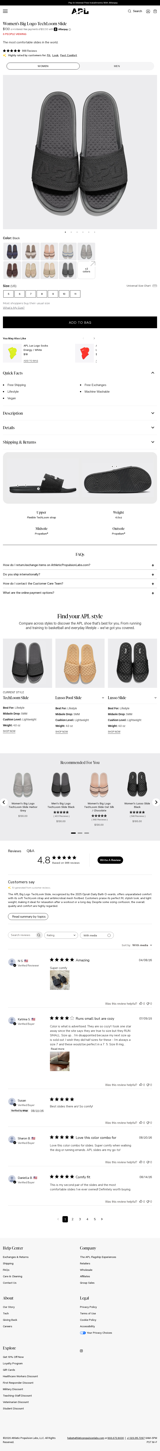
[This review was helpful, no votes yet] (141, 1003)
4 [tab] (83, 232)
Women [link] (43, 66)
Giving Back (10, 1320)
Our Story (9, 1307)
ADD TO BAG (31, 360)
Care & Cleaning (12, 1276)
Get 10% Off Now (13, 1357)
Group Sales (87, 1282)
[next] (158, 3)
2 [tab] (71, 232)
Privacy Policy (88, 1307)
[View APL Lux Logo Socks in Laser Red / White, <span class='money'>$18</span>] (84, 353)
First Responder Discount (18, 1382)
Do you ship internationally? (21, 574)
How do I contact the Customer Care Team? (33, 583)
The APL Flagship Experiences (98, 1257)
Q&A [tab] (30, 850)
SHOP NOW (9, 731)
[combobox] (61, 935)
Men (117, 66)
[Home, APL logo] (80, 11)
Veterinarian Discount (16, 1402)
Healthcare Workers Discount (20, 1376)
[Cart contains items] (155, 11)
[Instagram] (81, 1351)
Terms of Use (88, 1313)
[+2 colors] (86, 263)
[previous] (148, 3)
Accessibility (87, 1326)
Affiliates (85, 1276)
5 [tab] (89, 232)
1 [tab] (65, 232)
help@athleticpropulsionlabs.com (85, 1437)
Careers (7, 1326)
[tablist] (80, 231)
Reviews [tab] (14, 851)
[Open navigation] (5, 11)
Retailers (85, 1263)
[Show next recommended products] (94, 338)
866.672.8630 (116, 1437)
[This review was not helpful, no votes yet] (148, 1003)
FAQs (6, 1270)
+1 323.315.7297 (136, 1437)
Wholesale (86, 1270)
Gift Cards (9, 1370)
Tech (6, 1313)
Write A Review (110, 860)
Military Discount (13, 1389)
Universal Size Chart (139, 285)
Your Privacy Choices (99, 1332)
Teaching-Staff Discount (17, 1395)
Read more (57, 1049)
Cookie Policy (88, 1320)
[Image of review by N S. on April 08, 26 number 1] (59, 980)
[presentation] (65, 232)
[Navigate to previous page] (58, 1219)
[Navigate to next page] (102, 1219)
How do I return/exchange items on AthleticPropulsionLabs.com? (46, 565)
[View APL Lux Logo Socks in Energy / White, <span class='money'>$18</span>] (12, 353)
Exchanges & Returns (15, 1257)
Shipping (8, 1263)
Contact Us (9, 1282)
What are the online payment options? (28, 592)
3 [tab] (77, 232)
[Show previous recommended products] (83, 338)
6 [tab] (95, 232)
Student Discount (13, 1408)
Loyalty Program (13, 1363)
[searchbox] (21, 935)
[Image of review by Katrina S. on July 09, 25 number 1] (59, 1061)
